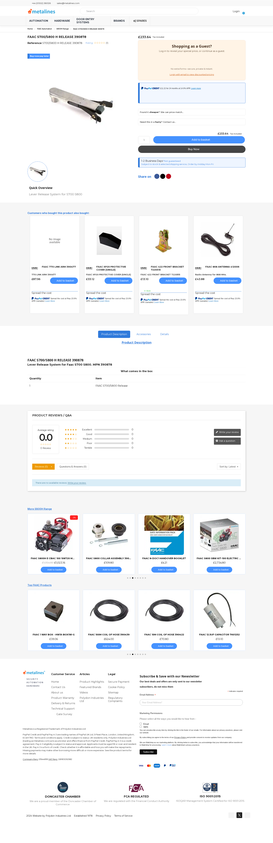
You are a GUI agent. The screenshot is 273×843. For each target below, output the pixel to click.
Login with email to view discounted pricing (192, 74)
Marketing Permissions (151, 713)
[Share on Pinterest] (168, 176)
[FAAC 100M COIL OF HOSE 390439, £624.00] (109, 620)
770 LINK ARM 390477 (44, 274)
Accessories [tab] (143, 334)
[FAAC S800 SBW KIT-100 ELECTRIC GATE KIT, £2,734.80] (207, 544)
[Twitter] (239, 815)
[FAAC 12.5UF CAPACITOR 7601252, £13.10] (219, 620)
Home (30, 29)
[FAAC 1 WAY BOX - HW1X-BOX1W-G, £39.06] (53, 620)
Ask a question (226, 440)
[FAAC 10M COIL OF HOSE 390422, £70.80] (164, 620)
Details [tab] (164, 334)
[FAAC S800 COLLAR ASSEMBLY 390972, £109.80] (97, 544)
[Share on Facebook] (156, 176)
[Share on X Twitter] (162, 176)
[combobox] (139, 11)
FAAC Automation (44, 29)
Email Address (148, 694)
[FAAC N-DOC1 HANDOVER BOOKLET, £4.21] (152, 544)
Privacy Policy (180, 737)
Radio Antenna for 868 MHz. (210, 274)
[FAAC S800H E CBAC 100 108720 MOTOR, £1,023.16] (41, 544)
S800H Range (62, 29)
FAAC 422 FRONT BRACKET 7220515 (160, 274)
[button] (243, 11)
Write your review (228, 432)
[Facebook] (231, 815)
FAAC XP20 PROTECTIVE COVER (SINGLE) (108, 274)
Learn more (167, 745)
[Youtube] (247, 815)
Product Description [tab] (114, 334)
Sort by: (224, 466)
